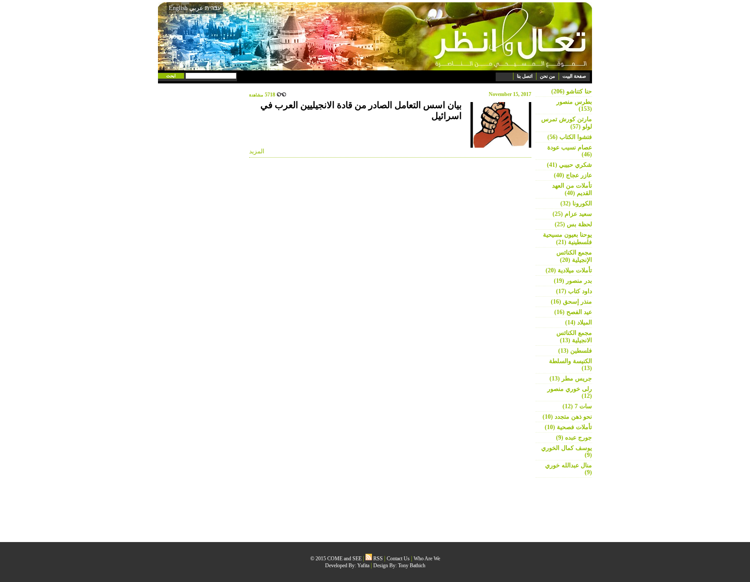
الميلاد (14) (578, 322)
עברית (213, 7)
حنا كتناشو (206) (571, 91)
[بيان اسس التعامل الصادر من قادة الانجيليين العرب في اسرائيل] (498, 125)
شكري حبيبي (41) (569, 165)
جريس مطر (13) (570, 378)
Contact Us (398, 559)
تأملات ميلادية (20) (569, 270)
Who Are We (427, 559)
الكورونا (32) (576, 203)
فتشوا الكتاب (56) (569, 137)
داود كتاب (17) (574, 291)
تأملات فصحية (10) (568, 427)
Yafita (363, 565)
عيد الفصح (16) (573, 312)
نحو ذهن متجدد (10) (567, 416)
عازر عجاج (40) (573, 175)
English (178, 8)
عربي (196, 8)
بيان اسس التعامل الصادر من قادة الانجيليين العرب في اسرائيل (361, 110)
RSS (377, 559)
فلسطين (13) (575, 350)
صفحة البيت (574, 76)
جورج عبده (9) (574, 437)
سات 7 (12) (577, 406)
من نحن (547, 76)
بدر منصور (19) (573, 281)
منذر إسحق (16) (571, 301)
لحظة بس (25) (573, 224)
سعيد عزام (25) (572, 214)
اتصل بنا (525, 76)
